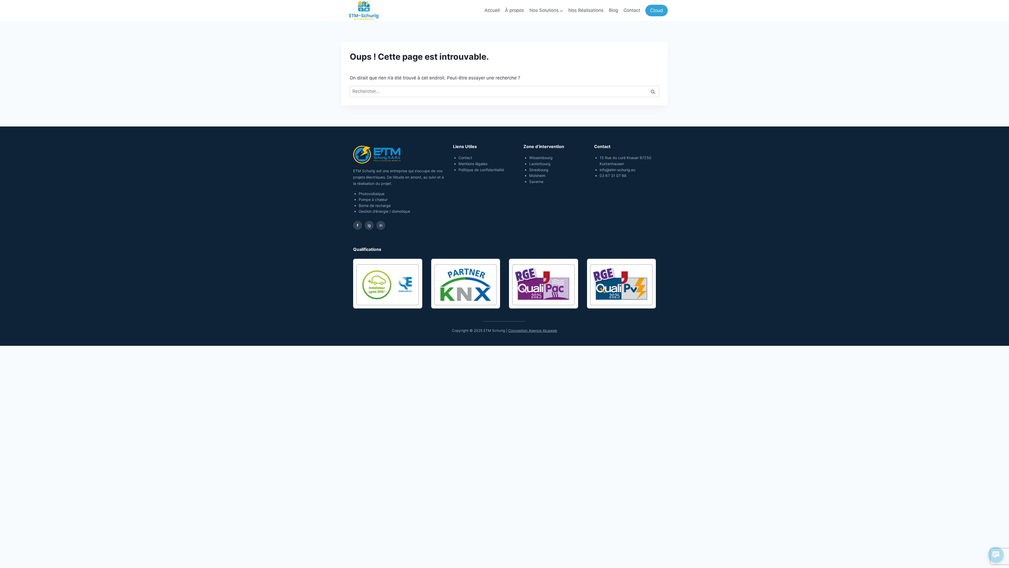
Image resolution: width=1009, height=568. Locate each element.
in (380, 225)
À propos (514, 10)
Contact (632, 10)
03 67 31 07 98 (613, 175)
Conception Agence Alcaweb (532, 330)
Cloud (656, 10)
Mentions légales (473, 163)
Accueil (492, 10)
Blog (613, 10)
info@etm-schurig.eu (617, 170)
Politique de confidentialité (481, 170)
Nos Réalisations (586, 10)
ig (369, 225)
